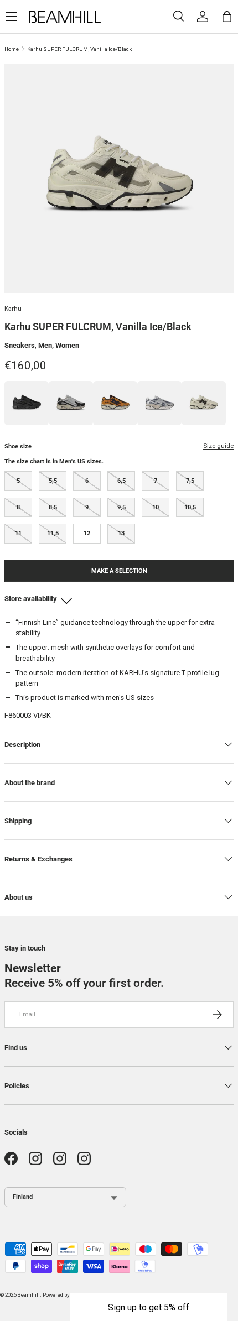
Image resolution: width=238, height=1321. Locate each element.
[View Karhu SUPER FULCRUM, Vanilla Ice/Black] (204, 403)
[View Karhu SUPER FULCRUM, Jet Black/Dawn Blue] (71, 403)
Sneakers (19, 345)
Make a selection (119, 571)
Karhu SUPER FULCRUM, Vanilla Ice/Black (79, 49)
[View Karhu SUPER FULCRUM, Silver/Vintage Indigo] (159, 403)
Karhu (13, 308)
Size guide (218, 446)
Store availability (30, 598)
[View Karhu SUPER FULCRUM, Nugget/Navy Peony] (115, 403)
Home (11, 49)
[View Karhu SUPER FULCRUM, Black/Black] (26, 403)
